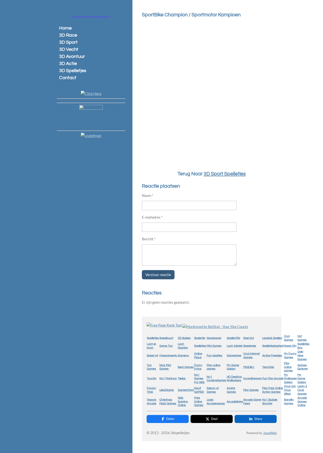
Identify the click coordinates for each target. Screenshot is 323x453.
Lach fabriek (235, 345)
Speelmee (249, 345)
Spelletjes (153, 338)
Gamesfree (234, 355)
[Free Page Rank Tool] (164, 325)
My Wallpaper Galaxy (290, 378)
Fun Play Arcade (273, 378)
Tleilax (182, 378)
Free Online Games (198, 401)
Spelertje (199, 338)
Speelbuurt (166, 338)
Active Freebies (272, 355)
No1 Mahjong (168, 378)
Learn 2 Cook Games (302, 390)
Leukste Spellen (272, 338)
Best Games (186, 367)
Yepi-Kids (268, 367)
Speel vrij (152, 355)
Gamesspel (214, 338)
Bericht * (149, 239)
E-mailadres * (152, 217)
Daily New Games (302, 355)
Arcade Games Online (302, 401)
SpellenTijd (233, 338)
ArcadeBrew (235, 401)
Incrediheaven (252, 378)
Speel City (290, 345)
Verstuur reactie (158, 274)
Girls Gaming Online (183, 401)
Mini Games (214, 345)
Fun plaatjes (214, 355)
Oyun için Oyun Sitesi (290, 390)
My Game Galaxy (301, 378)
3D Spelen (184, 338)
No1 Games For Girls (199, 378)
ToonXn (152, 378)
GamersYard (186, 390)
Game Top (166, 345)
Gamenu (183, 355)
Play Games (251, 390)
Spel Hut (248, 338)
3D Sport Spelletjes (225, 173)
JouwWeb (270, 433)
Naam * (147, 195)
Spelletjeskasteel (273, 345)
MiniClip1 (248, 367)
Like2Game (166, 390)
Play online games (288, 367)
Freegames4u (168, 355)
